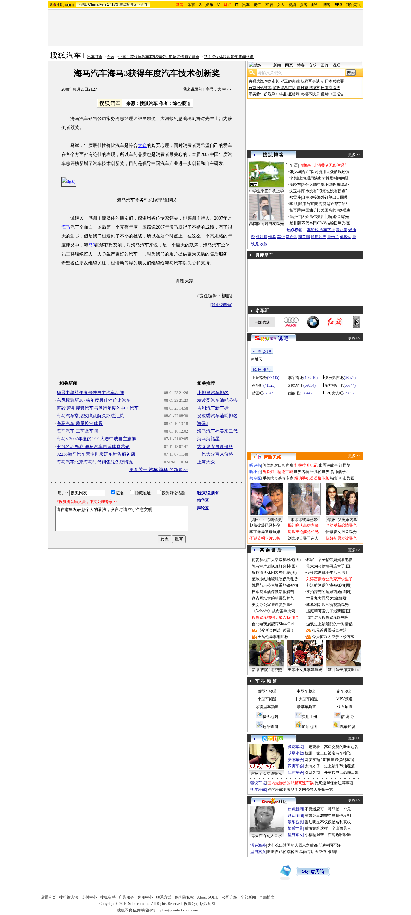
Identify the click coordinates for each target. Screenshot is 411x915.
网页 (289, 65)
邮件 (315, 5)
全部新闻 (248, 897)
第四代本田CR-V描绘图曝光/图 (324, 223)
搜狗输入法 (68, 897)
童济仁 (295, 216)
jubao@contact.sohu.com (179, 910)
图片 (324, 65)
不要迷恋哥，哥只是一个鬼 (328, 809)
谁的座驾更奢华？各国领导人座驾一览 (300, 789)
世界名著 (301, 472)
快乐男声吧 (334, 377)
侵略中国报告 (332, 94)
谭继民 (256, 359)
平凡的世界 (319, 472)
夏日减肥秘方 (308, 87)
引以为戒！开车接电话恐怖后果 (332, 772)
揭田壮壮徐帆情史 (266, 519)
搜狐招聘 (108, 897)
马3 (91, 245)
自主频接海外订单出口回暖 (325, 197)
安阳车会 (295, 759)
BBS (338, 5)
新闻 (277, 65)
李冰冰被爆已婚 (304, 519)
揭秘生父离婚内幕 (341, 519)
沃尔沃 (341, 230)
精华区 (203, 500)
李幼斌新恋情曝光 (341, 525)
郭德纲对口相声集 (278, 465)
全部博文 (267, 897)
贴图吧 (257, 393)
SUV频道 (344, 706)
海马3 (202, 423)
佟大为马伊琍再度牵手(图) (328, 566)
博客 (327, 5)
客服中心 (145, 897)
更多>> (354, 154)
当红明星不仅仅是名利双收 (328, 822)
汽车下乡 (327, 230)
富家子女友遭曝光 (266, 773)
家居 (269, 5)
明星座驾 (295, 753)
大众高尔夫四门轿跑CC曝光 (325, 216)
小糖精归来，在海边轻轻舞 (328, 835)
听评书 (255, 465)
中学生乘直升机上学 (266, 191)
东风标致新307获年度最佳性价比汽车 (94, 400)
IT (236, 5)
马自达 (291, 237)
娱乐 (209, 5)
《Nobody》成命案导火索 (273, 611)
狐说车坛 (295, 747)
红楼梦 (344, 465)
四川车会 (295, 766)
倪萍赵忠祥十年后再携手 (327, 572)
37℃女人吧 (333, 393)
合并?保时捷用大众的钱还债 (325, 171)
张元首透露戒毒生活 (329, 630)
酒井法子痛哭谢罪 (343, 670)
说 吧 (283, 338)
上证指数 (259, 377)
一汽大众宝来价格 (215, 454)
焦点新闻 (295, 809)
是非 (293, 223)
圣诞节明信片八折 (264, 538)
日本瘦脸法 (330, 87)
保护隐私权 (184, 897)
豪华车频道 (306, 706)
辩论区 (203, 508)
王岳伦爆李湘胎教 (273, 636)
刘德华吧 (295, 385)
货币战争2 (339, 472)
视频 (292, 5)
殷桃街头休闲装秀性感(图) (274, 572)
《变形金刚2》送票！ (276, 630)
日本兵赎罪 (334, 81)
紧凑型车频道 (267, 706)
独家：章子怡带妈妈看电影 (329, 559)
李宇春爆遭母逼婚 (264, 532)
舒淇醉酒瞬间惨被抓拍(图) (328, 585)
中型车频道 (306, 691)
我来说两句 (192, 89)
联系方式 (163, 897)
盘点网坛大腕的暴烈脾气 (273, 598)
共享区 (255, 478)
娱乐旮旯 (295, 822)
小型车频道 (267, 699)
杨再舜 (295, 210)
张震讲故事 (328, 465)
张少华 (295, 171)
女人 (280, 5)
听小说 (255, 472)
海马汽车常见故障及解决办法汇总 (90, 415)
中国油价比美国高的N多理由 (326, 210)
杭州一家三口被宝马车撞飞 (328, 753)
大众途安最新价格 (215, 446)
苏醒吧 (257, 385)
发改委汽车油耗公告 (217, 400)
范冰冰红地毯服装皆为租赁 (275, 579)
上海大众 (206, 462)
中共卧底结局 (288, 94)
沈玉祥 (295, 191)
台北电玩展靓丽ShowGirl (273, 624)
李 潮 (293, 178)
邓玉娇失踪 (290, 81)
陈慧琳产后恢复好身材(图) (274, 566)
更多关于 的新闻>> (158, 469)
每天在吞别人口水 (266, 835)
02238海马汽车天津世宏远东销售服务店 (96, 454)
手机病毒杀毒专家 (278, 478)
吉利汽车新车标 (213, 408)
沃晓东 (295, 184)
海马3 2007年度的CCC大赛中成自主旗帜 (96, 438)
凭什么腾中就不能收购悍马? (325, 184)
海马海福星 (208, 438)
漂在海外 (258, 845)
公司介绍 (229, 897)
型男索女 (295, 835)
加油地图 (309, 726)
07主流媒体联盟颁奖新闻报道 (229, 57)
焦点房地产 (128, 4)
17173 (112, 4)
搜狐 (83, 4)
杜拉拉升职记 (306, 465)
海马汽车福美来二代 (217, 431)
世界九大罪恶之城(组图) (326, 598)
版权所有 (207, 904)
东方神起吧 (334, 385)
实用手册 (309, 716)
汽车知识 (347, 726)
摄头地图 (270, 716)
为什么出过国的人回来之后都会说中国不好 (304, 845)
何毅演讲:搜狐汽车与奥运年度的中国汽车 (98, 408)
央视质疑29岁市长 (264, 81)
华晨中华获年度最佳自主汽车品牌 (90, 392)
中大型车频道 (306, 699)
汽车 (246, 5)
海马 (65, 227)
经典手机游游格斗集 (311, 478)
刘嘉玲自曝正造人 (303, 538)
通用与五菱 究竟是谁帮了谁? (323, 204)
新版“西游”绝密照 (267, 670)
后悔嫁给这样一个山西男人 (328, 828)
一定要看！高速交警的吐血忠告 (332, 747)
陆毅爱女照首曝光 (341, 532)
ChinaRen (97, 4)
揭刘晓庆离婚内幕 (303, 525)
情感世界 (295, 828)
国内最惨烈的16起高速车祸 (290, 783)
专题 (110, 57)
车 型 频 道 (266, 681)
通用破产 (318, 237)
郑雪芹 (295, 197)
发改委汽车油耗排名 (217, 415)
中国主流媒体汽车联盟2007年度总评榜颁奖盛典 (158, 57)
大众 (142, 145)
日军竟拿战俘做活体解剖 (273, 592)
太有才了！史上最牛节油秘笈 (330, 766)
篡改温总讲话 (284, 87)
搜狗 (143, 4)
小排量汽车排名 (213, 392)
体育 (191, 5)
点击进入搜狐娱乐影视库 (327, 617)
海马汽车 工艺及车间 (77, 431)
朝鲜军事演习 (312, 81)
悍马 (272, 237)
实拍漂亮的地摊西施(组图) (328, 592)
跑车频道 (344, 691)
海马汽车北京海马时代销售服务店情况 (95, 462)
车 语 (293, 165)
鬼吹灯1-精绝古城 (278, 472)
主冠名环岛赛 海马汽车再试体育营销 (93, 446)
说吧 (336, 65)
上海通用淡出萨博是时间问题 (324, 178)
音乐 (313, 65)
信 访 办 (347, 716)
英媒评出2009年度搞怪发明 (328, 815)
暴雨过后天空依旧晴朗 (318, 852)
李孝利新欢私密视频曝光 (327, 604)
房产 (257, 5)
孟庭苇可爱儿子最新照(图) (328, 611)
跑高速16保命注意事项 (334, 783)
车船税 (313, 230)
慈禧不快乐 (310, 94)
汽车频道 (94, 57)
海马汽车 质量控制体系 (80, 423)
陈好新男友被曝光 (341, 538)
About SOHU (208, 897)
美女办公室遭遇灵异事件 (273, 604)
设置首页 (48, 897)
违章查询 (270, 726)
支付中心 (89, 897)
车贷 (281, 237)
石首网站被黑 (260, 87)
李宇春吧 (295, 377)
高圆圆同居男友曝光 (266, 223)
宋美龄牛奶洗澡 (262, 94)
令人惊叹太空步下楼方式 (333, 636)
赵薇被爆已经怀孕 (264, 525)
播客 (304, 5)
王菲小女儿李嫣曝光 (305, 670)
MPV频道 (344, 699)
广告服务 (126, 897)
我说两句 (354, 5)
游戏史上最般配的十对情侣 (329, 624)
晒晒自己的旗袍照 (282, 852)
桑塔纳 (345, 237)
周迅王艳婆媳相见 (303, 532)
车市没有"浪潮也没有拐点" (324, 191)
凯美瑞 (304, 237)
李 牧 (293, 204)
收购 (263, 244)
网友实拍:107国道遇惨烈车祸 (329, 759)
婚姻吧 (294, 393)
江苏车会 (295, 772)
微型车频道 (267, 691)
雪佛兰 (333, 237)
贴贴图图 (295, 815)
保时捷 (261, 237)
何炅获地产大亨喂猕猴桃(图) (276, 559)
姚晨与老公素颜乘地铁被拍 (275, 585)
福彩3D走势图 (342, 478)
